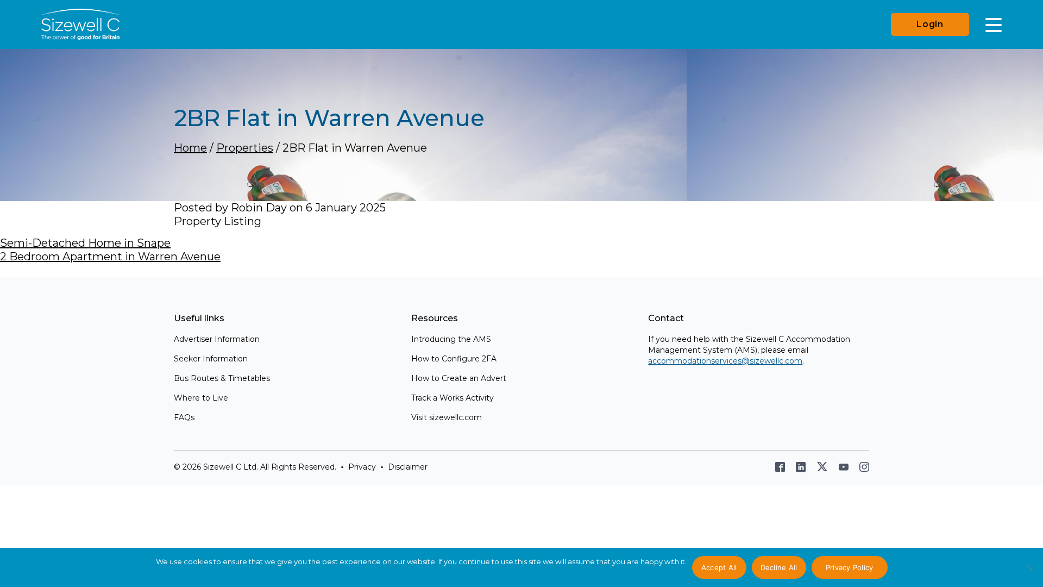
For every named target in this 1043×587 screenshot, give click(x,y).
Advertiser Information (217, 339)
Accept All (719, 567)
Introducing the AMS (451, 339)
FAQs (184, 417)
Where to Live (201, 398)
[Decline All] (1029, 573)
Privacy (362, 467)
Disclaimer (408, 467)
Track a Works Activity (452, 398)
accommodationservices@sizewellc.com (725, 361)
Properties (244, 147)
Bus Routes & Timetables (222, 378)
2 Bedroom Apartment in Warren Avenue (110, 256)
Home (190, 147)
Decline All (779, 567)
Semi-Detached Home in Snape (85, 242)
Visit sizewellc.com (446, 417)
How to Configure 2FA (454, 359)
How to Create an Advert (458, 378)
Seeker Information (211, 359)
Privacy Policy (850, 567)
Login (930, 24)
